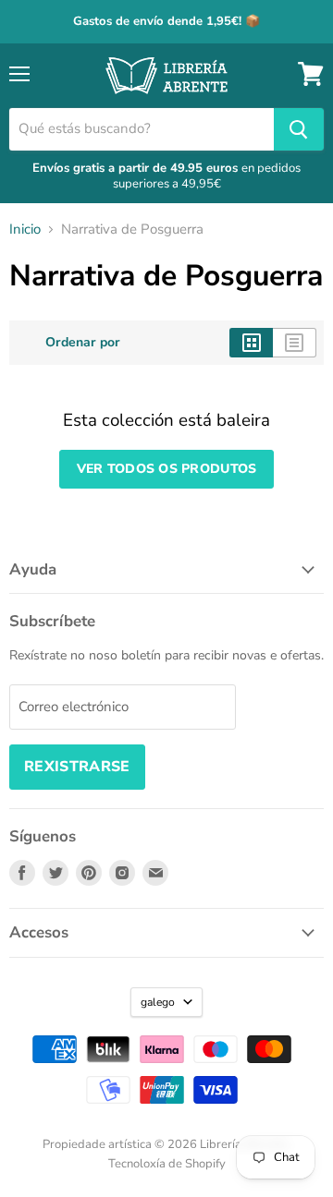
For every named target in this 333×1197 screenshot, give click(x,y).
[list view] (294, 342)
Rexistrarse (77, 766)
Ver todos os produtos (167, 469)
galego (158, 1002)
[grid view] (251, 342)
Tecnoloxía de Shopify (167, 1163)
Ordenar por (82, 342)
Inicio (25, 229)
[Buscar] (299, 129)
